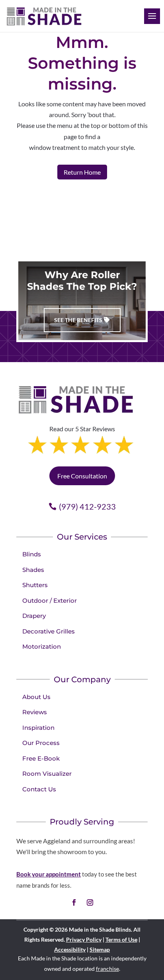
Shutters (35, 585)
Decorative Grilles (48, 631)
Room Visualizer (47, 773)
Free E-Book (41, 758)
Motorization (41, 646)
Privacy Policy (84, 939)
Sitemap (100, 949)
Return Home (82, 172)
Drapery (34, 615)
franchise (107, 968)
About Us (36, 697)
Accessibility (70, 949)
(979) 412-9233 (87, 506)
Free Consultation (82, 476)
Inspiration (38, 727)
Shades (33, 570)
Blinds (31, 554)
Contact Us (39, 789)
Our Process (41, 743)
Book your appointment (48, 874)
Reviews (34, 712)
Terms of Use (121, 939)
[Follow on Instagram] (90, 902)
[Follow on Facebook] (74, 902)
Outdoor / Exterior (49, 600)
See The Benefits (78, 320)
